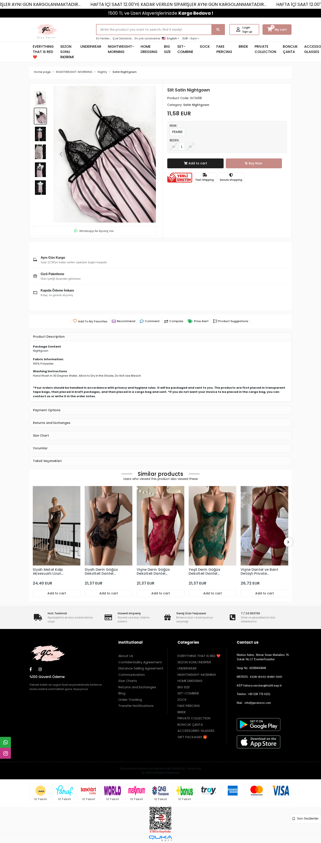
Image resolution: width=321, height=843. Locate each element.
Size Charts (127, 680)
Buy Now (255, 163)
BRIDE (243, 46)
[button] (61, 154)
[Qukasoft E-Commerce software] (160, 838)
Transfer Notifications (136, 705)
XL (190, 146)
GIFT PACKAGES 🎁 (192, 737)
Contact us (248, 642)
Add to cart (197, 163)
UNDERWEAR (90, 46)
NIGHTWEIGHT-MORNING (121, 49)
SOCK (205, 46)
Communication (131, 674)
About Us (125, 655)
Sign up (247, 31)
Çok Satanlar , (122, 38)
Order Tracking (130, 699)
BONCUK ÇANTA (290, 49)
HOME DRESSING (149, 49)
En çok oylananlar (147, 38)
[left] (33, 542)
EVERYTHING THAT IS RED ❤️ (43, 52)
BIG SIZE (167, 49)
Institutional (130, 642)
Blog (121, 693)
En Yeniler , (103, 38)
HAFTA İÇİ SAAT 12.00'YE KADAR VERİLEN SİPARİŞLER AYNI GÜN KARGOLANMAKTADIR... (178, 4)
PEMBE (177, 131)
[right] (288, 542)
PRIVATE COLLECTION (265, 49)
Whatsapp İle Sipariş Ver (96, 231)
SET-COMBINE (185, 49)
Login (246, 27)
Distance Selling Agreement (141, 668)
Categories (188, 642)
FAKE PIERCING (224, 49)
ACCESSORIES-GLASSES (196, 730)
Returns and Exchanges (137, 687)
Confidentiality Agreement (140, 662)
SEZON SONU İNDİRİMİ (67, 52)
